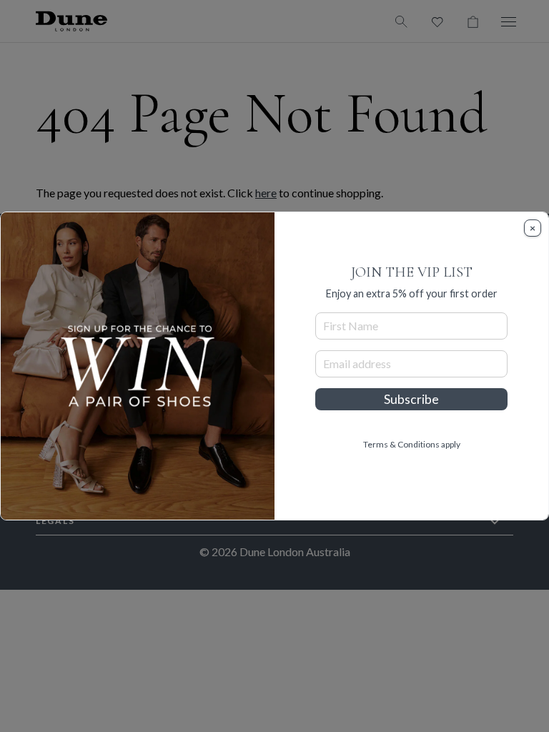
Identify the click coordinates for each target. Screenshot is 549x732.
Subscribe (411, 399)
